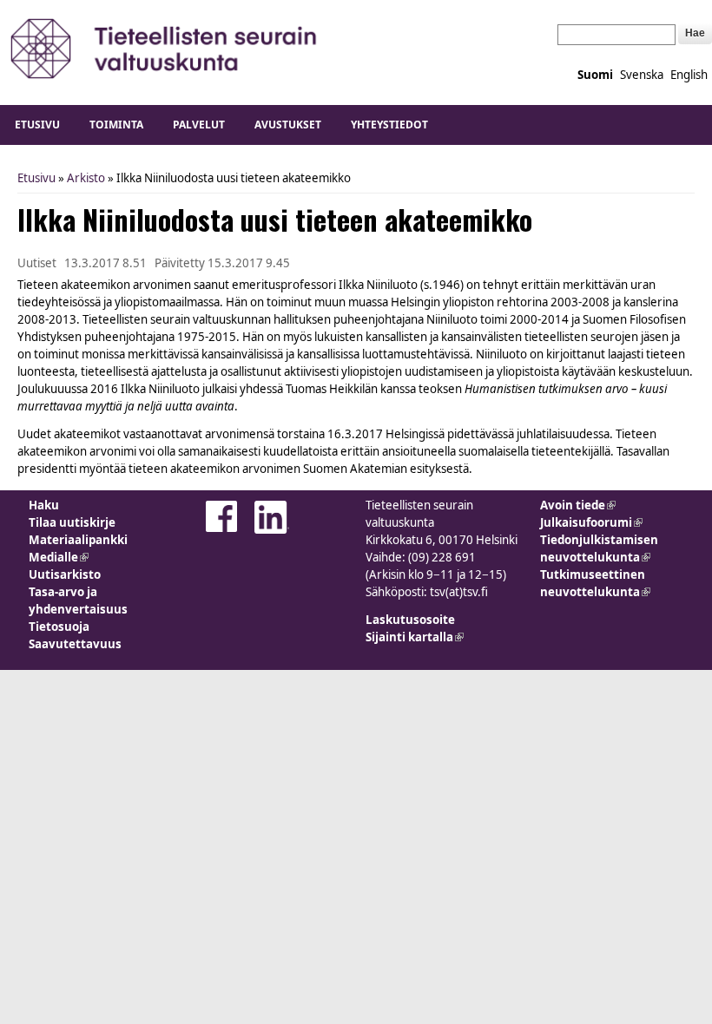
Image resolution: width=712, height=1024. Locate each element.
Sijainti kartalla (415, 637)
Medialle (59, 557)
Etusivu (37, 124)
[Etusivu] (164, 48)
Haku (44, 505)
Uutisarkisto (65, 574)
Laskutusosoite (410, 619)
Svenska (641, 74)
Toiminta (116, 124)
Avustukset (287, 124)
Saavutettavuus (75, 644)
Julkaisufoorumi (591, 522)
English (689, 74)
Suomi (595, 74)
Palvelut (199, 124)
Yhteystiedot (389, 124)
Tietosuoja (59, 626)
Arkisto (86, 178)
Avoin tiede (578, 505)
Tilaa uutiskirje (72, 522)
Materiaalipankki (78, 540)
